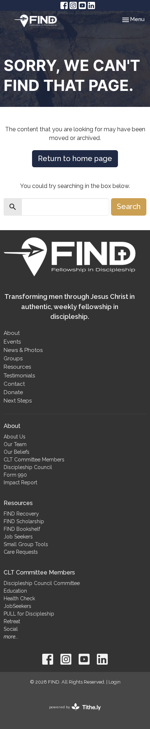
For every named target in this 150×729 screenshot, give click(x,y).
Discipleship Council (28, 467)
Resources (17, 367)
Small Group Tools (26, 544)
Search (129, 206)
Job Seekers (18, 537)
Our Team (15, 444)
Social (11, 629)
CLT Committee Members (34, 459)
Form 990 (15, 475)
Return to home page (75, 158)
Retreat (12, 621)
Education (15, 591)
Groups (13, 358)
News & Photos (23, 350)
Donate (13, 392)
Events (12, 342)
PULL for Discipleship (29, 614)
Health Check (19, 598)
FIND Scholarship (24, 521)
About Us (14, 437)
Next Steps (18, 400)
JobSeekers (17, 606)
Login (114, 682)
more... (11, 637)
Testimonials (19, 375)
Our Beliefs (16, 452)
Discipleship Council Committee (42, 583)
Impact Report (20, 482)
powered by (71, 713)
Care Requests (21, 552)
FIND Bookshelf (22, 529)
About (12, 333)
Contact (14, 384)
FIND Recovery (21, 514)
